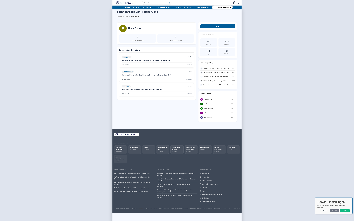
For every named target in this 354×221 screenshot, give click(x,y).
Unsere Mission (206, 180)
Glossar (204, 187)
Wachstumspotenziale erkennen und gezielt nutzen (131, 191)
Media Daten (205, 198)
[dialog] (333, 206)
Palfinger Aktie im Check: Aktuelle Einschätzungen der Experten (132, 178)
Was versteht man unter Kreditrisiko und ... (216, 76)
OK (345, 210)
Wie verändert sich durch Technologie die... (216, 72)
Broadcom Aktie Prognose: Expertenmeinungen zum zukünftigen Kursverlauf (174, 191)
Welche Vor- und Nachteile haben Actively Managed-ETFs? (142, 89)
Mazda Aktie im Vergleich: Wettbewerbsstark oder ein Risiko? (174, 196)
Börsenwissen (126, 57)
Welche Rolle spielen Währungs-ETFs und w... (217, 81)
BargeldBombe (208, 108)
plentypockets (208, 117)
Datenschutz (205, 177)
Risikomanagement (127, 71)
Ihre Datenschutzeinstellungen (211, 194)
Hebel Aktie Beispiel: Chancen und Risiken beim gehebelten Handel (176, 180)
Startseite (119, 16)
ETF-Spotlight (126, 86)
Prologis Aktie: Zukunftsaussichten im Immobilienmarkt (132, 188)
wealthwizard (208, 104)
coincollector (208, 113)
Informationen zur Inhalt (209, 184)
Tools (203, 191)
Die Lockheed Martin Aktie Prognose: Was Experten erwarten (174, 185)
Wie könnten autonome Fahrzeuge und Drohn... (217, 68)
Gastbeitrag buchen (208, 201)
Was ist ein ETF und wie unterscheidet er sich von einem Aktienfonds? (146, 60)
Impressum (205, 173)
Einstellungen (323, 210)
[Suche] (169, 3)
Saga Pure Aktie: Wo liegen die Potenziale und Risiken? (132, 173)
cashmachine (208, 99)
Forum (126, 16)
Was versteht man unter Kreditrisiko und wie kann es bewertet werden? (146, 75)
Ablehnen (335, 210)
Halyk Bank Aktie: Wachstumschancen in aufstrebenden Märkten (175, 174)
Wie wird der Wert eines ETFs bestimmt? (215, 85)
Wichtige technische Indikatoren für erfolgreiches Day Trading (132, 183)
